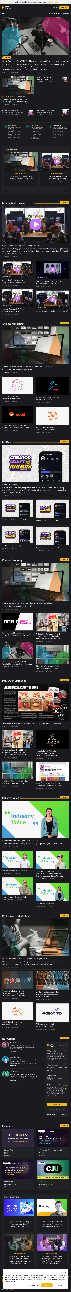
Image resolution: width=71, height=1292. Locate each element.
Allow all (47, 1285)
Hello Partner (10, 1290)
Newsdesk (6, 104)
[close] (69, 2)
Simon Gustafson (9, 900)
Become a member (59, 149)
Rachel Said (7, 846)
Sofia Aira (6, 72)
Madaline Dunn (42, 1029)
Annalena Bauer (43, 879)
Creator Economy (19, 1253)
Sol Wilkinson (14, 1072)
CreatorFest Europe (57, 174)
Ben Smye (52, 1229)
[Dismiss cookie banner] (65, 1272)
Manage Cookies (33, 1285)
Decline (60, 1285)
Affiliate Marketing (8, 96)
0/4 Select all (51, 1114)
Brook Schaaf (8, 873)
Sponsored (19, 1219)
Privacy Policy (51, 1111)
